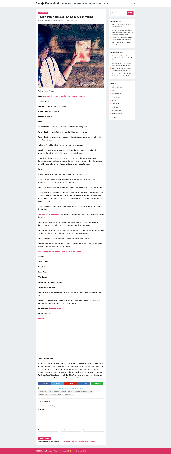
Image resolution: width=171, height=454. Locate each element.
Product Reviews (95, 3)
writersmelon (43, 394)
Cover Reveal (116, 97)
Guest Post (115, 104)
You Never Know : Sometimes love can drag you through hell (64, 96)
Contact (107, 3)
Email (63, 430)
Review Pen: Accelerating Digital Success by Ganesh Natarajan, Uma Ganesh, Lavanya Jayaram (122, 32)
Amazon (41, 319)
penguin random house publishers (84, 391)
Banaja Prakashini (47, 3)
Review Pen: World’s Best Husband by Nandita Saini (122, 58)
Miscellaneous (116, 110)
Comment (41, 409)
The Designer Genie (80, 451)
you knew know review (56, 394)
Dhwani (114, 68)
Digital (114, 100)
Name (40, 430)
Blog (113, 90)
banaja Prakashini (67, 391)
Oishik (114, 63)
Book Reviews (66, 3)
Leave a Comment (71, 20)
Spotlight (114, 117)
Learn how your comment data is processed (81, 442)
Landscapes (115, 107)
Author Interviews (80, 3)
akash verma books (54, 391)
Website (85, 430)
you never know (69, 394)
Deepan (114, 74)
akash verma (42, 391)
